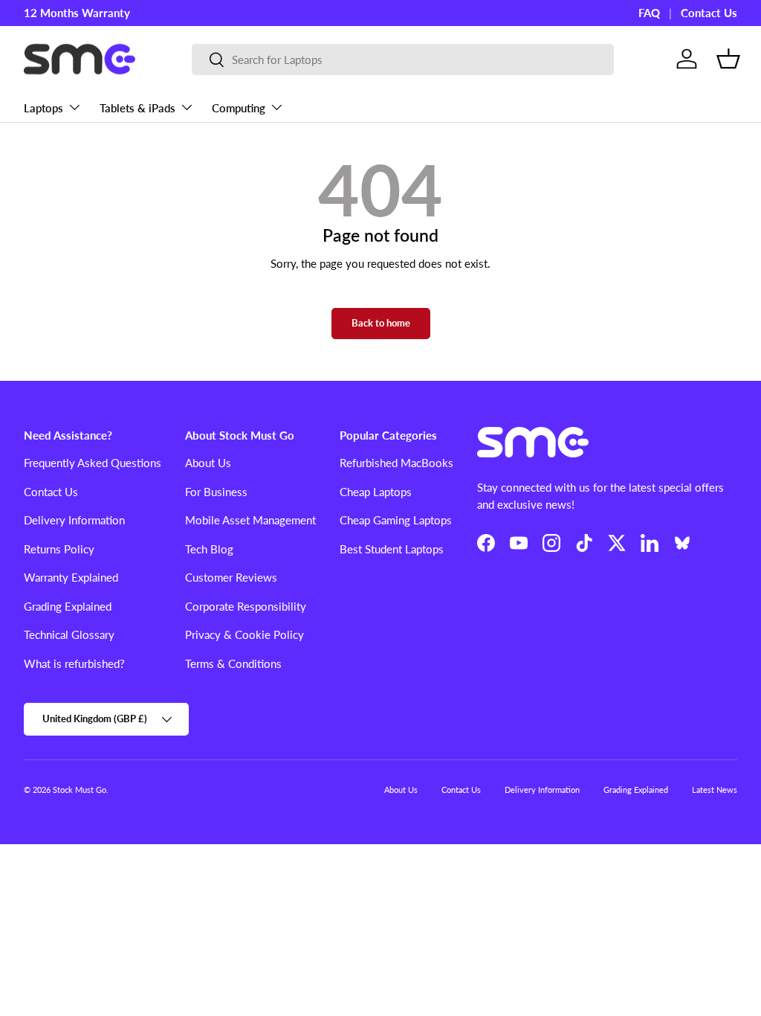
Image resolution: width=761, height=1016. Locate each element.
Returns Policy (59, 549)
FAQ (649, 12)
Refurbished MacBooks (396, 462)
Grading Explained (67, 606)
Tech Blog (209, 549)
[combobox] (403, 59)
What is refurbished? (74, 663)
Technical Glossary (69, 634)
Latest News (714, 789)
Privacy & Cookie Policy (244, 634)
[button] (728, 58)
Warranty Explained (71, 577)
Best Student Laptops (392, 549)
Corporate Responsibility (245, 606)
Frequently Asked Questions (92, 462)
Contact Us (709, 12)
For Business (216, 491)
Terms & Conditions (233, 663)
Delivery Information (74, 520)
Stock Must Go (79, 789)
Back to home (381, 323)
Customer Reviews (231, 577)
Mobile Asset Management (250, 520)
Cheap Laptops (376, 491)
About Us (208, 462)
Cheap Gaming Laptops (396, 520)
